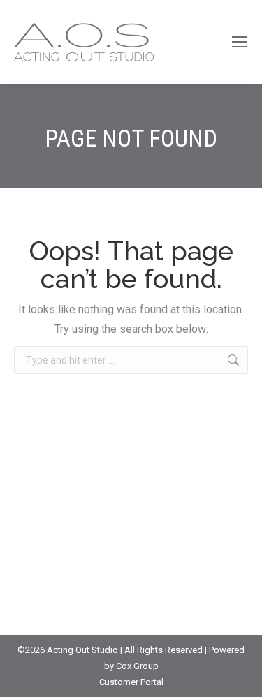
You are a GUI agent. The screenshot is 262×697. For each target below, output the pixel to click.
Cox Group (137, 666)
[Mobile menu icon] (239, 41)
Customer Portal (131, 682)
